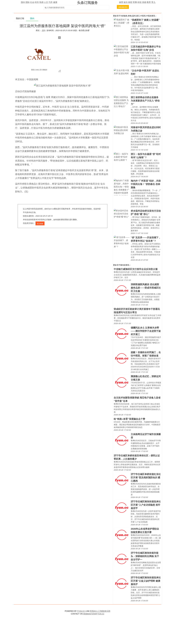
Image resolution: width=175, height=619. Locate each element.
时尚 (37, 2)
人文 (46, 2)
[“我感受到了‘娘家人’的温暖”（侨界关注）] (122, 22)
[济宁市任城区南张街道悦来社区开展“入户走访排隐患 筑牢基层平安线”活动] (122, 507)
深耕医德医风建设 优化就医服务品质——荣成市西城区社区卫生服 (146, 288)
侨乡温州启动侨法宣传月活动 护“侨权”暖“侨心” (146, 212)
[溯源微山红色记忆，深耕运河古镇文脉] (122, 382)
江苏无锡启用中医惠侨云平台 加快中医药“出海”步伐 (146, 48)
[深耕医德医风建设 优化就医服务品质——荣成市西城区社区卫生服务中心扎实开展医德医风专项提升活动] (122, 290)
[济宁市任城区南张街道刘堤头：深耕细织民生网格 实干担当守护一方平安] (122, 558)
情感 (41, 2)
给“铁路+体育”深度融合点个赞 (129, 418)
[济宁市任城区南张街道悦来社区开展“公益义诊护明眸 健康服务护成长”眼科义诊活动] (122, 583)
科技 (139, 2)
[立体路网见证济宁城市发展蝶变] (122, 440)
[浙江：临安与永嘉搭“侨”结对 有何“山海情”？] (122, 156)
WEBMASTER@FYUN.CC (93, 613)
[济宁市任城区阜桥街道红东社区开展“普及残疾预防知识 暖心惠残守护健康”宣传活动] (122, 480)
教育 (149, 2)
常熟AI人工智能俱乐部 (100, 610)
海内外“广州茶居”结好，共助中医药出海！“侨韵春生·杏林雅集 (146, 184)
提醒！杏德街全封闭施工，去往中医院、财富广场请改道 (146, 354)
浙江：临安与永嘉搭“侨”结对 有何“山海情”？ (146, 155)
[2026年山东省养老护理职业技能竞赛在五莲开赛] (122, 534)
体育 (121, 2)
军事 (135, 2)
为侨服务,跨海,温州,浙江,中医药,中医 (135, 15)
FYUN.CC (81, 611)
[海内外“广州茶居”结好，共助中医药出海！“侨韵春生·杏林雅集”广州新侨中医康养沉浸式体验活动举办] (122, 186)
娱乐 (126, 2)
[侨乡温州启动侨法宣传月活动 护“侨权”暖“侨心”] (122, 213)
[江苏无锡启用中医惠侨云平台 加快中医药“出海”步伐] (122, 50)
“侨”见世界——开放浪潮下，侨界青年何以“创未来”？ (146, 239)
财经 (130, 2)
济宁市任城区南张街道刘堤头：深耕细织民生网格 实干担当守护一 (145, 556)
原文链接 (40, 223)
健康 (55, 2)
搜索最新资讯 (122, 7)
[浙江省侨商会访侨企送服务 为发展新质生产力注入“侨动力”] (122, 101)
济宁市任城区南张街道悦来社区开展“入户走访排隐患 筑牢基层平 (146, 505)
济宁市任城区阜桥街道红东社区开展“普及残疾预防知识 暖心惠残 (146, 477)
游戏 (144, 2)
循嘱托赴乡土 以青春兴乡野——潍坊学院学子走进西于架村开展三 (146, 331)
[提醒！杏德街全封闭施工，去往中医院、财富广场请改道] (122, 358)
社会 (32, 2)
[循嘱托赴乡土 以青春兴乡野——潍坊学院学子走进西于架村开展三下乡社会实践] (122, 333)
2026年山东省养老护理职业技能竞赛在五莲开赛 (145, 530)
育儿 (153, 2)
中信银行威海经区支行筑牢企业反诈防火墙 (136, 269)
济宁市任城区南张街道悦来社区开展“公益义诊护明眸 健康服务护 (146, 581)
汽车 (51, 2)
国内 (23, 2)
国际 (27, 2)
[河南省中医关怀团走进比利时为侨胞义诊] (122, 129)
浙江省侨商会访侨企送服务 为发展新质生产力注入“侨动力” (145, 101)
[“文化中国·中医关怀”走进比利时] (122, 71)
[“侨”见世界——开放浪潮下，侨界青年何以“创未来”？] (122, 241)
